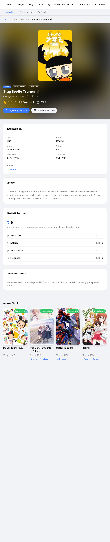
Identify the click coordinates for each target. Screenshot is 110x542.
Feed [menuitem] (41, 4)
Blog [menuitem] (31, 4)
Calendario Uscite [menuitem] (61, 4)
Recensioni (27, 12)
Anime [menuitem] (8, 4)
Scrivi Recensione (46, 110)
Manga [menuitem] (20, 4)
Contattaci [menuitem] (84, 4)
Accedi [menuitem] (102, 4)
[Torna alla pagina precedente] (5, 19)
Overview (9, 12)
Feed (43, 12)
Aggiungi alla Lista (19, 110)
